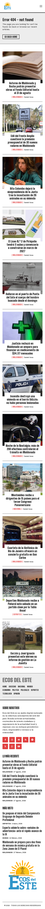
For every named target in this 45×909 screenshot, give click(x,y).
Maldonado (17, 97)
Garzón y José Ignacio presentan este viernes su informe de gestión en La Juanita (22, 658)
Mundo (5, 838)
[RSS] (25, 739)
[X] (5, 746)
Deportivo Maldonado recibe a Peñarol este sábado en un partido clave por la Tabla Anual (22, 605)
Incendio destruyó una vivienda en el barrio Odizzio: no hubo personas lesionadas (22, 400)
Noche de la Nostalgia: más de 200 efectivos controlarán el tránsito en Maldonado (22, 449)
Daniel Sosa (28, 97)
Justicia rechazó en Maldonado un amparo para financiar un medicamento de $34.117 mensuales (22, 348)
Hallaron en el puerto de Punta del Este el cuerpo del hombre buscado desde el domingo (22, 297)
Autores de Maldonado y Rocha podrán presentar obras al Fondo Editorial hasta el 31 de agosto (22, 88)
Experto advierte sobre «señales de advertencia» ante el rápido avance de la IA (22, 831)
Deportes (17, 614)
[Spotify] (32, 739)
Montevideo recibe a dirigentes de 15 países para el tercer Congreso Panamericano (22, 500)
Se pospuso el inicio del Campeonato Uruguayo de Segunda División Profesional (21, 817)
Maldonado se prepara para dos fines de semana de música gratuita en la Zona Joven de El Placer (21, 845)
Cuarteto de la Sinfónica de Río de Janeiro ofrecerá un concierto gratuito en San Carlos (23, 552)
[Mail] (19, 739)
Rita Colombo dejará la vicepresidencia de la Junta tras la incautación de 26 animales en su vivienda (23, 193)
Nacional (17, 509)
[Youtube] (19, 746)
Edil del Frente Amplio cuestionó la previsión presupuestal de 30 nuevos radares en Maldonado (22, 140)
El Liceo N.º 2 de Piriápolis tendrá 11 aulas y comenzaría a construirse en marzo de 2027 (22, 246)
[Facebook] (5, 739)
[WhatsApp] (12, 746)
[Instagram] (12, 739)
